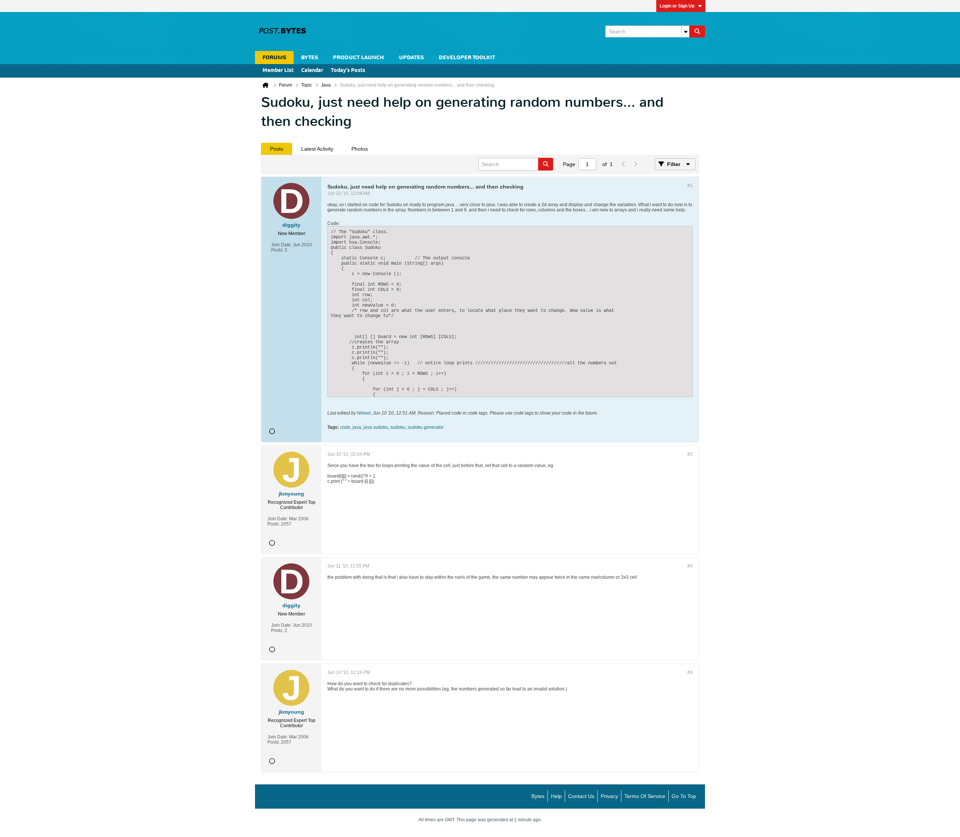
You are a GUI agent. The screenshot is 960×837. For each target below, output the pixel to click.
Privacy (609, 796)
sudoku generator (426, 427)
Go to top (684, 796)
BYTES (309, 57)
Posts (276, 149)
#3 (690, 566)
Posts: (277, 250)
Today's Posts (348, 70)
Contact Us (581, 796)
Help (556, 796)
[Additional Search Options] (685, 31)
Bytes (537, 796)
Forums (274, 57)
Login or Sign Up (677, 6)
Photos (359, 149)
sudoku (397, 427)
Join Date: (281, 244)
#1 (690, 185)
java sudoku (375, 427)
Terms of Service (644, 796)
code (345, 427)
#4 (690, 672)
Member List (278, 70)
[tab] (276, 149)
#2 (690, 454)
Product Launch (358, 57)
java (356, 427)
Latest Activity (317, 149)
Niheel (363, 413)
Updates (411, 57)
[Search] (697, 31)
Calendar (312, 70)
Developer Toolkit (467, 57)
